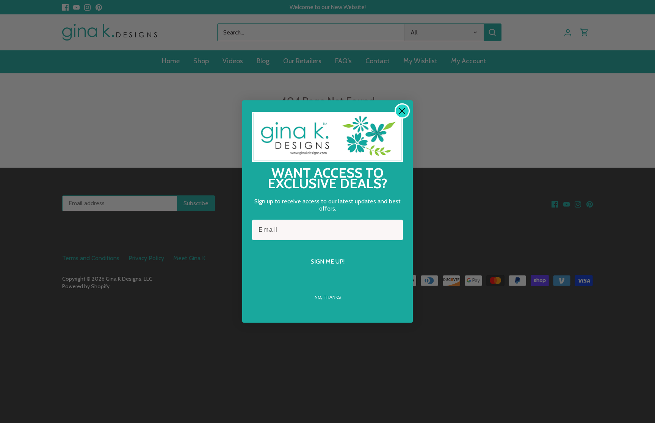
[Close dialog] (402, 111)
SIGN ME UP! (328, 261)
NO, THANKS (328, 297)
